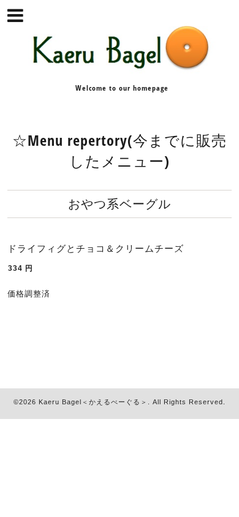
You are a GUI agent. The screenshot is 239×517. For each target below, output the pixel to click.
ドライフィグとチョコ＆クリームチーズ (95, 248)
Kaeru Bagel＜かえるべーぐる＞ (93, 402)
